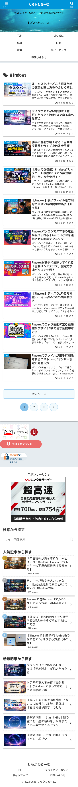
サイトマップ (20, 775)
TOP (20, 770)
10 (43, 407)
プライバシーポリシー (58, 770)
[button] (71, 539)
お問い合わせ (57, 775)
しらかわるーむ (39, 4)
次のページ (39, 394)
